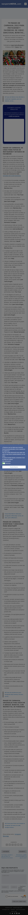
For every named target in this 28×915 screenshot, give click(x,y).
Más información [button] (6, 461)
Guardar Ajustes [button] (14, 467)
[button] (3, 463)
